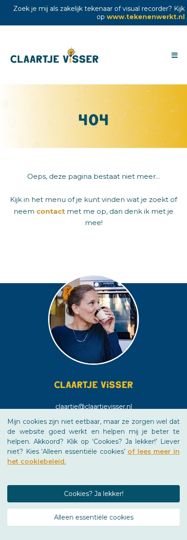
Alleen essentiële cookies (93, 517)
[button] (173, 55)
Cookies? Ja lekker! (93, 494)
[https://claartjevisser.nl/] (55, 55)
